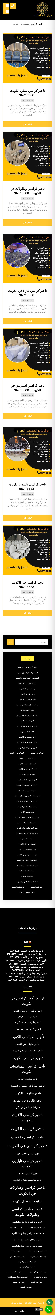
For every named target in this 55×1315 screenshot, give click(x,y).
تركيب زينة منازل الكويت (27, 790)
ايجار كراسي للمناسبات (27, 689)
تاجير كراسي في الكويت (27, 758)
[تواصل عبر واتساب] (49, 1302)
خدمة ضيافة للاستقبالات (27, 871)
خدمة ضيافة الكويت (27, 839)
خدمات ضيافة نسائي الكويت (27, 806)
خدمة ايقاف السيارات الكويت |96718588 (26, 979)
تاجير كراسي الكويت (37, 753)
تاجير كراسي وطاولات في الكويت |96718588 (26, 973)
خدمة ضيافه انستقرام (27, 876)
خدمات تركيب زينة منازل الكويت (27, 801)
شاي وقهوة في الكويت (27, 892)
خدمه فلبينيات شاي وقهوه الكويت (27, 881)
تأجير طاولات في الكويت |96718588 (26, 950)
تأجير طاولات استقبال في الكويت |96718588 (26, 960)
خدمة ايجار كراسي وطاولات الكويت (27, 817)
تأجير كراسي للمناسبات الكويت (27, 715)
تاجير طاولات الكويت (27, 731)
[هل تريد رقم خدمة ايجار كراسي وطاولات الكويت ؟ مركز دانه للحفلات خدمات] (43, 10)
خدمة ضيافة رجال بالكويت (27, 849)
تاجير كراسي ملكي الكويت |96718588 (26, 963)
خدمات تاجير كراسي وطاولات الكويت (27, 796)
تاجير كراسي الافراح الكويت (27, 747)
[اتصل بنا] (48, 1309)
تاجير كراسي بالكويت (17, 753)
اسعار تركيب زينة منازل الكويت (27, 672)
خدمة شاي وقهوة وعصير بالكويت (27, 833)
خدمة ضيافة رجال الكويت (27, 844)
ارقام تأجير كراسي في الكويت (27, 667)
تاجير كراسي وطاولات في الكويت (27, 785)
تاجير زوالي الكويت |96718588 (26, 970)
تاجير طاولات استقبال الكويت (27, 726)
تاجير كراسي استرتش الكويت (27, 742)
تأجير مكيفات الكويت (27, 721)
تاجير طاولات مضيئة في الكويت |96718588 (26, 954)
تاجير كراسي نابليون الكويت (27, 769)
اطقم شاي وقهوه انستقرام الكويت (27, 678)
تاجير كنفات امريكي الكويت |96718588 (26, 976)
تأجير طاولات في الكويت (27, 699)
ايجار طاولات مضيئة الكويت (27, 683)
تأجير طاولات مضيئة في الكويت (27, 705)
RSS (26, 941)
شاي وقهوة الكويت (18, 887)
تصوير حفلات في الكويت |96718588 (26, 957)
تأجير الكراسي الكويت (27, 694)
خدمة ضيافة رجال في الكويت (27, 855)
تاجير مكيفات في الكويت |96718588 (26, 966)
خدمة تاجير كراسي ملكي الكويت (27, 828)
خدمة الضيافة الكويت (27, 812)
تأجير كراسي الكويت (27, 710)
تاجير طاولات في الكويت (27, 737)
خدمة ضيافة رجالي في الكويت (27, 860)
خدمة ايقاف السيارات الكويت (27, 822)
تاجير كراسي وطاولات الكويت (27, 780)
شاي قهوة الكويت (37, 887)
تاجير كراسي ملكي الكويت (27, 764)
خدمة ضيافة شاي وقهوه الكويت (27, 865)
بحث (10, 642)
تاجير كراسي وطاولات (27, 774)
